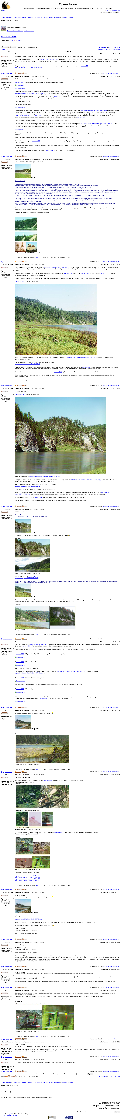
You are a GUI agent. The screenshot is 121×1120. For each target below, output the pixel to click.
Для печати (5, 49)
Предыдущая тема (103, 49)
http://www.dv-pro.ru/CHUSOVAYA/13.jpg (27, 578)
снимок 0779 (44, 59)
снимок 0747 (48, 780)
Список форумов (6, 17)
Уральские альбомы (67, 17)
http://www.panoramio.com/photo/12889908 (27, 364)
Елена (15, 40)
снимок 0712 (38, 115)
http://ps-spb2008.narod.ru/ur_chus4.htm (55, 267)
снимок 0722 (20, 662)
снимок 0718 (104, 273)
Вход (3, 10)
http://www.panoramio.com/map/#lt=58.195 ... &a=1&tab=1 (32, 93)
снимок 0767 (20, 689)
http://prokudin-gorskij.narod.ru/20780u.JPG (27, 879)
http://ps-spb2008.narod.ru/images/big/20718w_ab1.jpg (44, 476)
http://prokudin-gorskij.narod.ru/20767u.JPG (27, 877)
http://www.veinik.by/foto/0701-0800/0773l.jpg (28, 919)
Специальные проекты (19, 17)
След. (118, 47)
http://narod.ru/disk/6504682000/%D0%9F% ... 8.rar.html (97, 123)
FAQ (107, 10)
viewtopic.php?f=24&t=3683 (38, 644)
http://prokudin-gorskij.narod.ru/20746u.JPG (27, 876)
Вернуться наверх (6, 73)
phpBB (10, 1114)
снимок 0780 (53, 59)
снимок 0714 (85, 273)
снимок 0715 (68, 273)
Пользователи (115, 10)
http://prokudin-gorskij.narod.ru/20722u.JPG (27, 880)
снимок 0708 (19, 115)
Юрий (11, 40)
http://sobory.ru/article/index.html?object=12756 (28, 67)
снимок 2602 (20, 654)
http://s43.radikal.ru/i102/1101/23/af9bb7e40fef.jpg (29, 673)
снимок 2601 (28, 115)
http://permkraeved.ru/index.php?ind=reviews (94, 110)
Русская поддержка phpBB (9, 1115)
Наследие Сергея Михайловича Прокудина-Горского (44, 17)
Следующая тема (114, 49)
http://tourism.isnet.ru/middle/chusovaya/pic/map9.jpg (80, 357)
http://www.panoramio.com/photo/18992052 (27, 486)
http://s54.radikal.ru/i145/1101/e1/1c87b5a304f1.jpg (71, 671)
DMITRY (20, 40)
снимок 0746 (20, 678)
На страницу (103, 47)
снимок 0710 (19, 82)
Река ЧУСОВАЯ (8, 36)
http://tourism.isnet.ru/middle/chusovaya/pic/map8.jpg (86, 479)
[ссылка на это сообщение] (111, 73)
